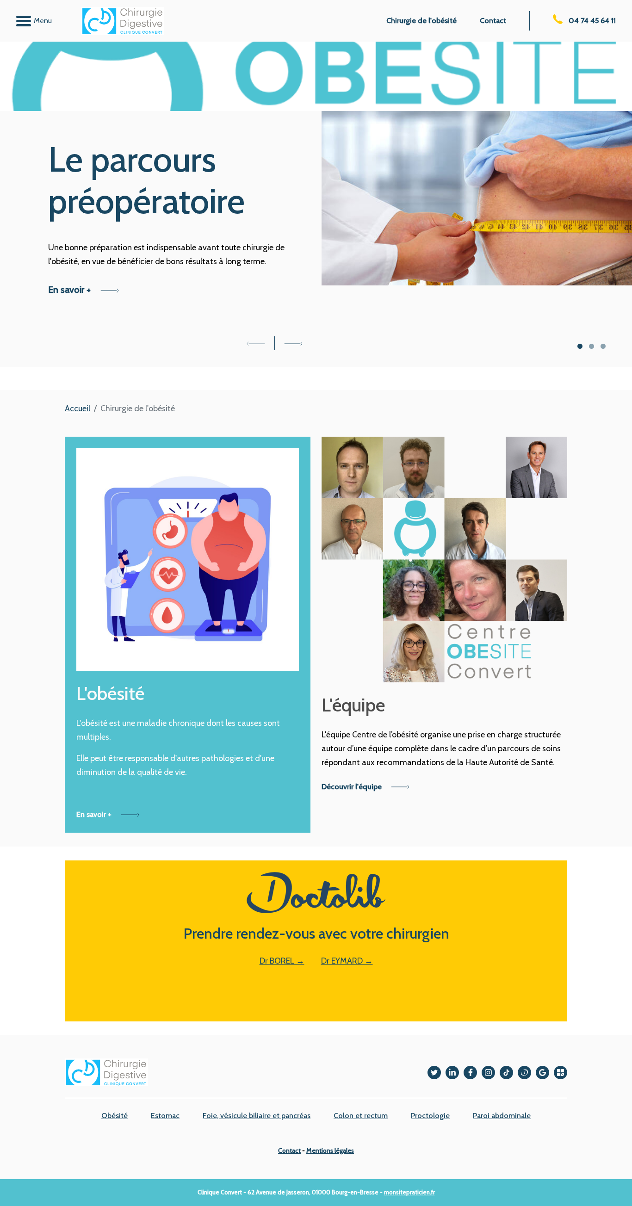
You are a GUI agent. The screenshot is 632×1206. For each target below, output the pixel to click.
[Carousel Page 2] (591, 346)
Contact (493, 20)
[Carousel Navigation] (275, 343)
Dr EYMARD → (347, 961)
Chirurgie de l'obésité (421, 20)
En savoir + (70, 289)
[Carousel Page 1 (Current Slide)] (579, 346)
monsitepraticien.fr (409, 1192)
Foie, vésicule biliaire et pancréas (256, 1115)
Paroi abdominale (502, 1115)
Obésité (114, 1115)
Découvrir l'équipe (353, 786)
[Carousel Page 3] (603, 346)
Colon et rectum (361, 1115)
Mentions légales (330, 1150)
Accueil (77, 408)
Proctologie (430, 1115)
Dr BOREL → (282, 961)
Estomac (165, 1115)
